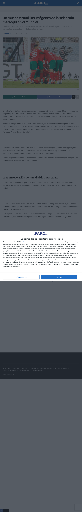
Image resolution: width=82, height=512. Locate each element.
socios (23, 242)
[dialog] (41, 256)
